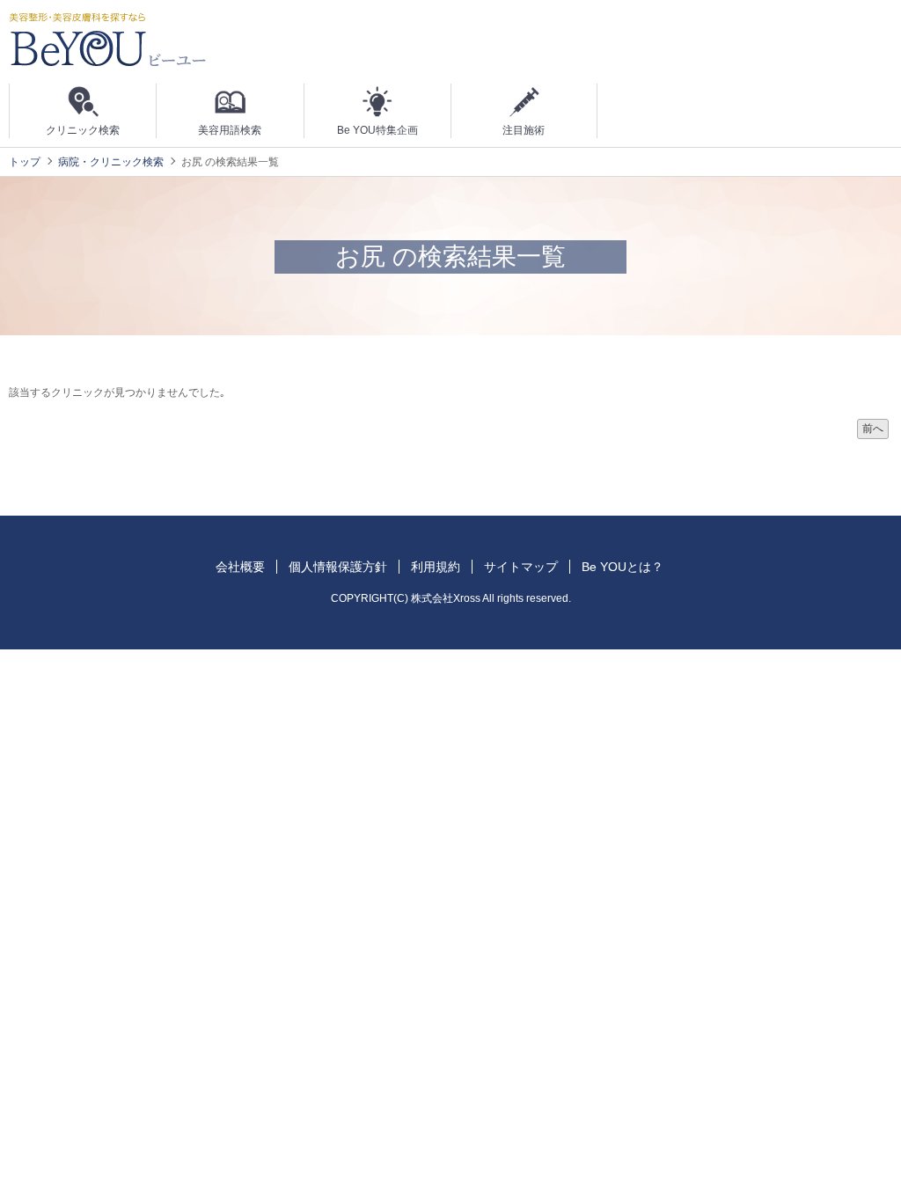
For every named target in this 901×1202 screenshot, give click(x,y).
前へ (872, 428)
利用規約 (435, 567)
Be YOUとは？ (622, 567)
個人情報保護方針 (338, 567)
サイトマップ (521, 567)
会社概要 (240, 567)
